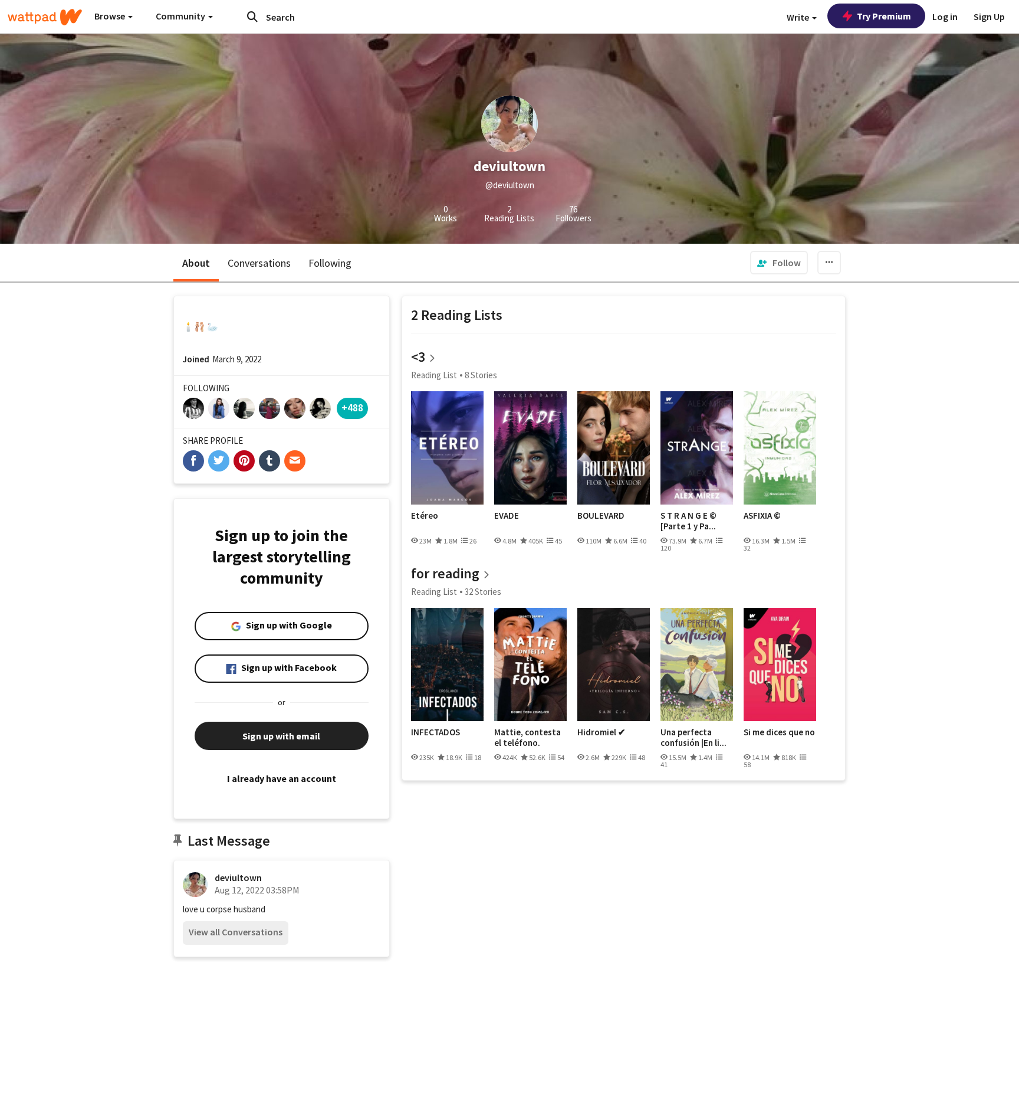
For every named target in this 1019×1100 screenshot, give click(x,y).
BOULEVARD (600, 515)
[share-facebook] (193, 461)
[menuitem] (779, 262)
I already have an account (281, 778)
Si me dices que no (779, 732)
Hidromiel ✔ (601, 732)
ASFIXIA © (762, 515)
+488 (352, 407)
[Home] (45, 17)
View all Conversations (235, 932)
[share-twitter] (218, 461)
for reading (445, 573)
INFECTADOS (435, 732)
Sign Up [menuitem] (989, 16)
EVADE (506, 515)
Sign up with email (281, 736)
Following (329, 263)
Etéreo (424, 515)
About (196, 263)
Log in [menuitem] (945, 16)
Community (181, 16)
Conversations (259, 263)
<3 (418, 357)
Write (799, 17)
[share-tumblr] (269, 461)
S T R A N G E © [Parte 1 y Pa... (688, 520)
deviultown (238, 877)
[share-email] (294, 461)
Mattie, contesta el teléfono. (527, 737)
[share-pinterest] (244, 461)
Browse (110, 16)
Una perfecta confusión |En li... (693, 737)
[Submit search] (252, 16)
